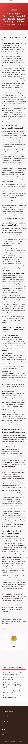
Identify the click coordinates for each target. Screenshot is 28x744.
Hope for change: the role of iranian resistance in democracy (12, 696)
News (14, 9)
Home (2, 724)
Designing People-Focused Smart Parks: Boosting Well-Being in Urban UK (13, 673)
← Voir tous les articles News (9, 655)
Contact (3, 734)
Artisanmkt (9, 712)
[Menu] (16, 1)
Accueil (3, 33)
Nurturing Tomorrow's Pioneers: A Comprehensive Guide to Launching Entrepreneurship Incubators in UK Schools (12, 685)
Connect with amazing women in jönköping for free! (11, 691)
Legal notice (4, 732)
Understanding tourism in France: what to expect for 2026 (13, 678)
